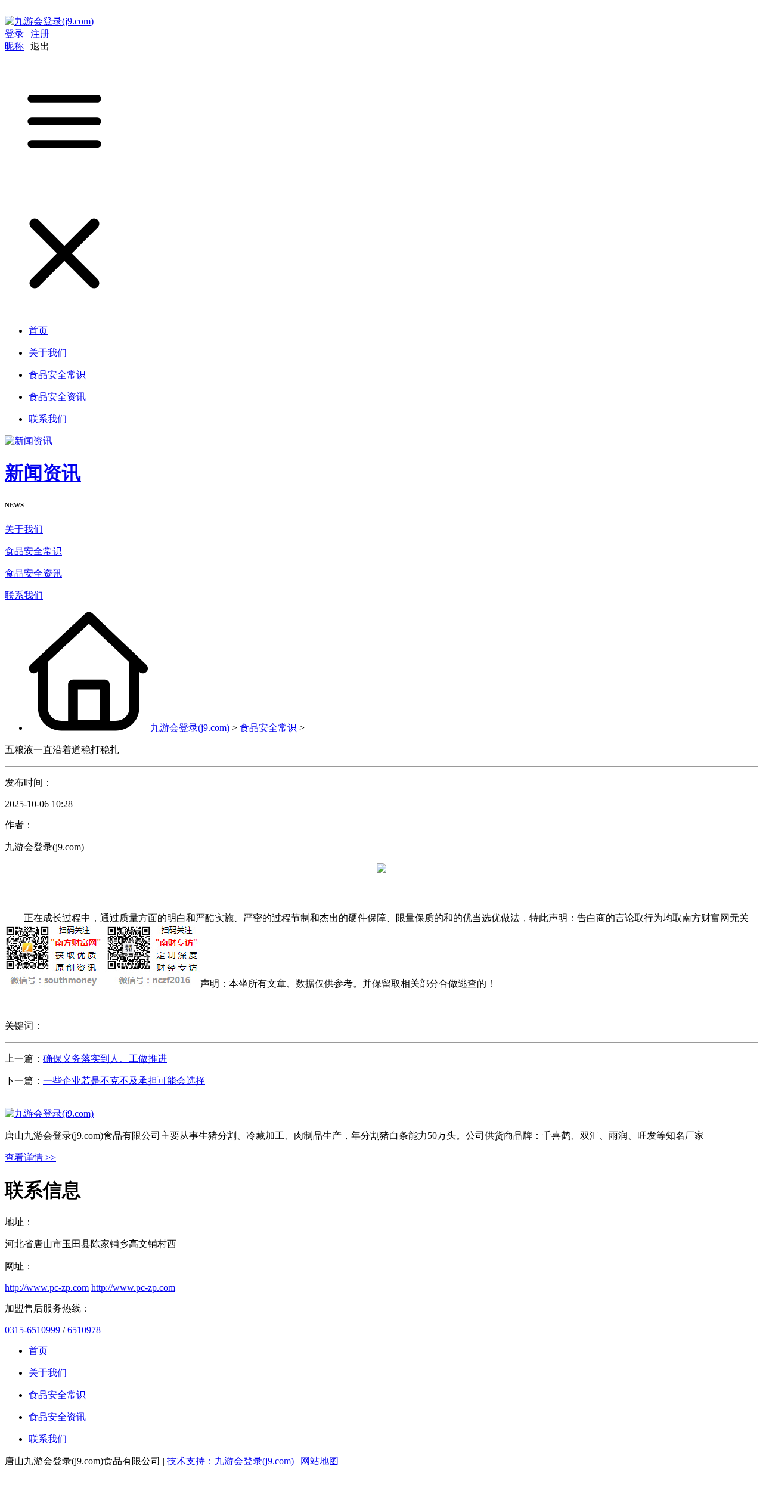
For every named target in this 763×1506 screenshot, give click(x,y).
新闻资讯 (43, 473)
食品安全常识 (33, 551)
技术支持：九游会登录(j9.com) (230, 1461)
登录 (15, 34)
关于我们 (24, 529)
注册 (39, 34)
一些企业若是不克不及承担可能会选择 (124, 1081)
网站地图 (319, 1461)
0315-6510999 (32, 1330)
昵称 (14, 46)
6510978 (84, 1330)
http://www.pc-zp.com (47, 1287)
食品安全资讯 (33, 573)
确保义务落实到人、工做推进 (105, 1058)
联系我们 (24, 595)
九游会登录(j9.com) (189, 728)
